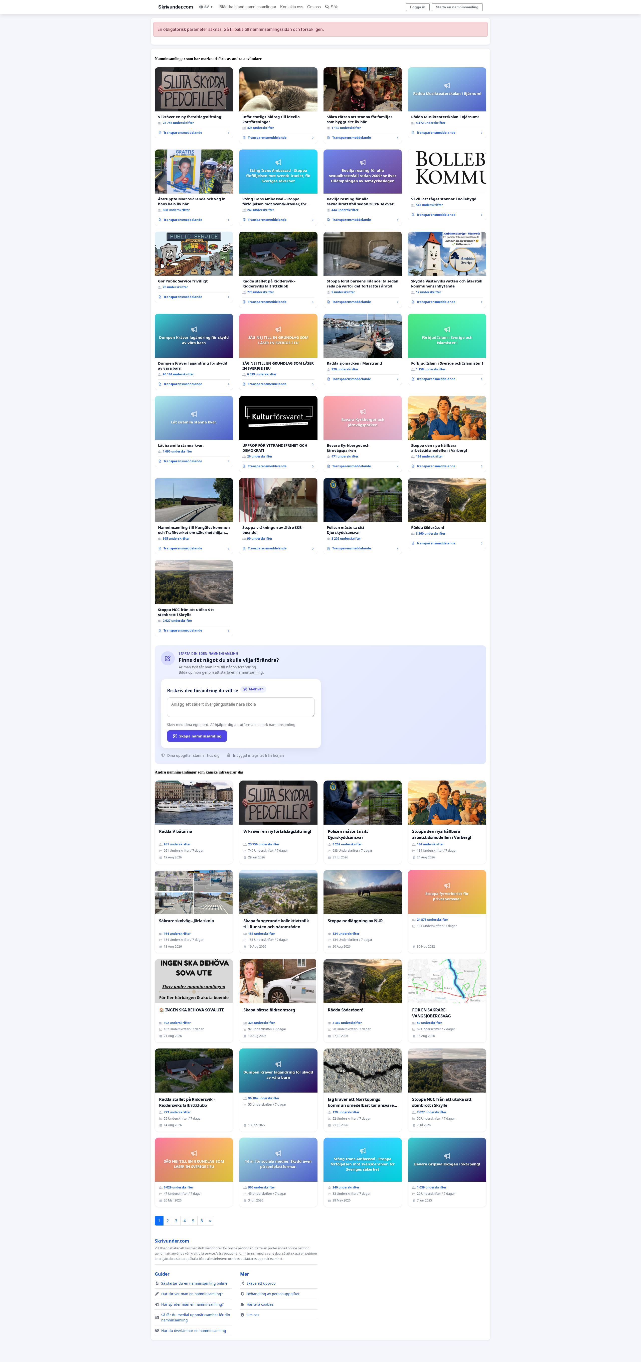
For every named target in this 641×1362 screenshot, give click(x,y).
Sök (334, 7)
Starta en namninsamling (457, 7)
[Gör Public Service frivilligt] (194, 267)
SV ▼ (208, 7)
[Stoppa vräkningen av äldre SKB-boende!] (278, 516)
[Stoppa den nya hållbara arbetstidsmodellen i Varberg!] (447, 434)
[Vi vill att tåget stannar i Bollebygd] (447, 185)
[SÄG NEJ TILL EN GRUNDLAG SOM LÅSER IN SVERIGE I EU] (278, 352)
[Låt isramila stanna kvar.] (194, 431)
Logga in (417, 7)
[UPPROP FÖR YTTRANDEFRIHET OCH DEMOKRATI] (278, 434)
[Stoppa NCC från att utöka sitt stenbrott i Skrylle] (194, 598)
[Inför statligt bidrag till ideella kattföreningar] (278, 105)
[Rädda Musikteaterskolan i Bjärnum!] (447, 102)
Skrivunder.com (175, 7)
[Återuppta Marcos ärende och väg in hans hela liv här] (194, 187)
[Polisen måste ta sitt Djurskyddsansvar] (363, 516)
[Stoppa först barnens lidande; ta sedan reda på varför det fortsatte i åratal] (363, 270)
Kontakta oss (291, 7)
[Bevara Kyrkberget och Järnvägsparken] (363, 434)
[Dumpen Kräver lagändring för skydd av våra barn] (194, 352)
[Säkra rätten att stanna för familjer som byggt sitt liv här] (363, 105)
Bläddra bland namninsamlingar (247, 7)
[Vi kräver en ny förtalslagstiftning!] (194, 102)
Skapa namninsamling (200, 735)
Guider (162, 1274)
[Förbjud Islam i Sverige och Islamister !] (447, 349)
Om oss (314, 7)
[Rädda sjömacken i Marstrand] (363, 349)
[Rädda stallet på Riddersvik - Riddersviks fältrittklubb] (278, 270)
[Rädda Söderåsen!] (447, 513)
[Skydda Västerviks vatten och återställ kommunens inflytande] (447, 270)
